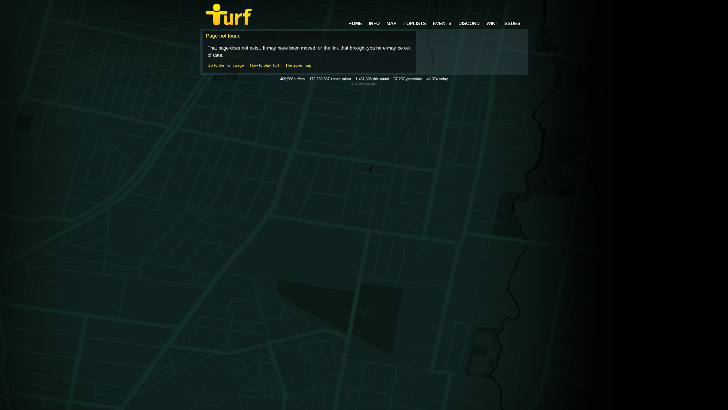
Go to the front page (226, 65)
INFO (374, 23)
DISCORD (469, 23)
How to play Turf (264, 65)
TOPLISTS (415, 23)
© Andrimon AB (364, 84)
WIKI (492, 23)
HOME (355, 23)
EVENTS (442, 23)
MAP (391, 23)
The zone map (298, 65)
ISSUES (511, 23)
